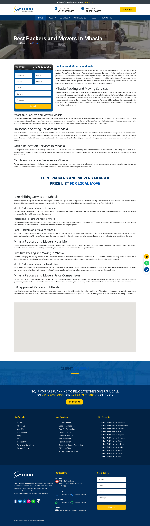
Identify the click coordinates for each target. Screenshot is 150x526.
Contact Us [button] (74, 402)
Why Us (20, 429)
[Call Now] (146, 269)
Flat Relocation (65, 439)
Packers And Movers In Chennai (112, 429)
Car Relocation (65, 432)
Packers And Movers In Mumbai (112, 447)
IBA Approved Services (68, 451)
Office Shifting (65, 448)
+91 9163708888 (83, 395)
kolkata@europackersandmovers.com (72, 510)
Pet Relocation (65, 442)
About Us (21, 426)
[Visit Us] (57, 481)
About (51, 18)
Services (64, 18)
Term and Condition (25, 445)
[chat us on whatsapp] (33, 501)
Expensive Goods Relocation (71, 445)
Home (40, 18)
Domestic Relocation (67, 435)
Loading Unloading (67, 426)
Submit (33, 106)
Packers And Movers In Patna (111, 453)
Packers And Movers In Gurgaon (112, 435)
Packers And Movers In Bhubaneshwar (114, 426)
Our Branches (79, 18)
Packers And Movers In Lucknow (112, 444)
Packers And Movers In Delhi (111, 432)
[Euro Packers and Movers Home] (23, 9)
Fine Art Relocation (67, 429)
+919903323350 (41, 66)
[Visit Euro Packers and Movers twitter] (20, 501)
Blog (94, 18)
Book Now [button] (127, 10)
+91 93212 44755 (92, 11)
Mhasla (35, 43)
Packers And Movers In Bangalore (113, 423)
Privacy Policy (23, 448)
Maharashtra (25, 43)
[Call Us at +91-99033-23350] (57, 8)
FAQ (18, 439)
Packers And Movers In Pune (111, 456)
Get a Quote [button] (89, 2)
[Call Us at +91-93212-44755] (83, 8)
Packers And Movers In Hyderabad (113, 438)
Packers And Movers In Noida (111, 450)
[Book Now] (146, 256)
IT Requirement (65, 423)
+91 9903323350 (66, 11)
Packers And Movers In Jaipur (111, 441)
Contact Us (107, 18)
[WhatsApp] (146, 263)
